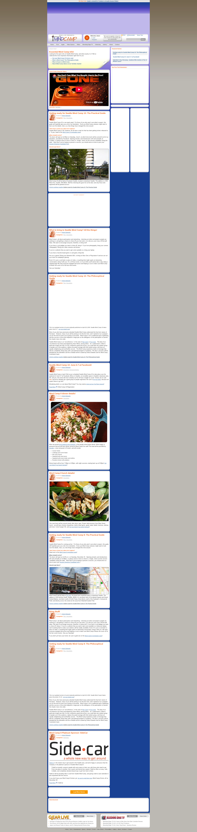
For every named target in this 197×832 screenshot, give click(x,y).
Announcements (74, 370)
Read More (52, 387)
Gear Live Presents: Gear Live (59, 817)
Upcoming (69, 118)
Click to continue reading (73, 187)
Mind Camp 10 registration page (72, 132)
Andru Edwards (66, 115)
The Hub (68, 595)
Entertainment (77, 829)
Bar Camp (85, 342)
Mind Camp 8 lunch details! (62, 473)
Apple (63, 44)
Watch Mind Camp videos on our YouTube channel (66, 64)
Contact (117, 44)
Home (52, 44)
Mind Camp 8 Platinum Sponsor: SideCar (68, 733)
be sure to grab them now (85, 778)
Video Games (71, 44)
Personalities (108, 829)
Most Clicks (90, 816)
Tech (57, 44)
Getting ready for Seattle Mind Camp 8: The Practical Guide (76, 535)
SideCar (51, 763)
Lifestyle (89, 829)
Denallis (51, 448)
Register (94, 39)
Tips (64, 118)
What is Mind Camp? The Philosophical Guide (65, 60)
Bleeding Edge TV (87, 44)
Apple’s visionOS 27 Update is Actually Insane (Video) (102, 1)
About (111, 44)
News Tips (140, 35)
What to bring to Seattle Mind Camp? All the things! (73, 230)
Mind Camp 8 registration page (68, 552)
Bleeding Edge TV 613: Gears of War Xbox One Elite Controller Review (123, 821)
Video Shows (100, 829)
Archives (124, 829)
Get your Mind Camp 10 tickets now (62, 58)
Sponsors (66, 737)
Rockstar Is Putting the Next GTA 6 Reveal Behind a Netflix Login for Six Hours (71, 821)
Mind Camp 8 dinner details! (62, 393)
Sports (83, 829)
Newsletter (132, 35)
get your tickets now (64, 329)
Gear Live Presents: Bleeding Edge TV (113, 817)
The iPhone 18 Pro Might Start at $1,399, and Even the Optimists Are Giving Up (71, 823)
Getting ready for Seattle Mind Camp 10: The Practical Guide (77, 113)
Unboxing (98, 44)
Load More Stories (79, 792)
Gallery (105, 44)
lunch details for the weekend (67, 444)
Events (94, 829)
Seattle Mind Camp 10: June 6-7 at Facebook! (70, 365)
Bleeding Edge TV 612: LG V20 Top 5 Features (116, 823)
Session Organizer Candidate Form (59, 144)
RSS (124, 35)
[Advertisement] (98, 18)
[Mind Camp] (64, 38)
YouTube (57, 107)
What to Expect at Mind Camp (60, 62)
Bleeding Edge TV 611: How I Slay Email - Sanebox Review (119, 825)
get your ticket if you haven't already (79, 527)
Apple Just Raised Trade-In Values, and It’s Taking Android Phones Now (70, 825)
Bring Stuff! (54, 611)
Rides (78, 44)
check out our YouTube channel (95, 384)
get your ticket (97, 379)
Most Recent (79, 816)
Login (93, 38)
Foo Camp (93, 342)
